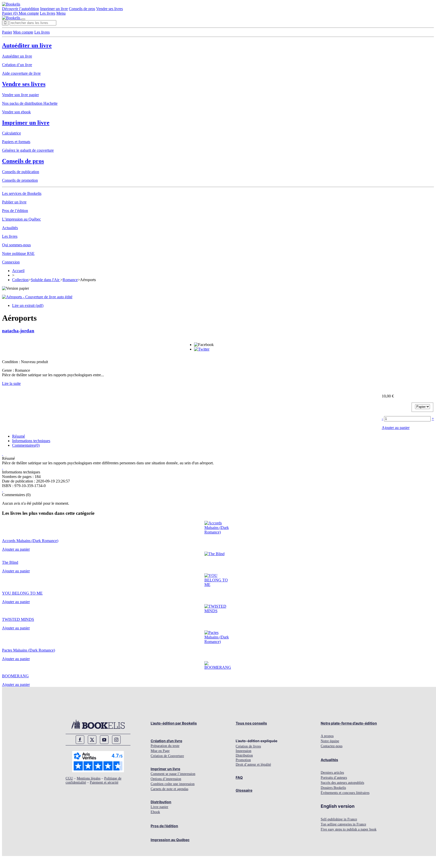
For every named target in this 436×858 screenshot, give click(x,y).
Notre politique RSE (18, 253)
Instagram (116, 739)
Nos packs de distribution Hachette (30, 103)
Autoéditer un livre (27, 45)
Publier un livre (14, 202)
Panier (7, 32)
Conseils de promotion (20, 180)
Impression (243, 751)
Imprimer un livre (54, 9)
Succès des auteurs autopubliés (342, 783)
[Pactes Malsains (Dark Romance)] (218, 641)
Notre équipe (330, 741)
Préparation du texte (165, 746)
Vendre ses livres (109, 9)
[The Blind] (214, 554)
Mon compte (29, 13)
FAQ (239, 777)
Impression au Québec (170, 840)
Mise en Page (160, 751)
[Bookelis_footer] (98, 724)
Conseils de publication (20, 172)
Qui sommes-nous (16, 245)
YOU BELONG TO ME (22, 593)
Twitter (92, 739)
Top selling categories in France (343, 824)
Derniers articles (332, 772)
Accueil (18, 271)
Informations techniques (31, 441)
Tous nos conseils (251, 723)
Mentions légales (88, 778)
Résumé (18, 436)
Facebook (80, 739)
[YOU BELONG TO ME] (218, 584)
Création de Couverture (167, 756)
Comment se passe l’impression (173, 774)
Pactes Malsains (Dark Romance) (28, 650)
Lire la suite (11, 383)
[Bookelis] (11, 4)
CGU (69, 778)
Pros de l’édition (15, 210)
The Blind (10, 562)
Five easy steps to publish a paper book (348, 829)
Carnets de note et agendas (169, 789)
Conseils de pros (82, 9)
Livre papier (159, 807)
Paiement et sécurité (104, 782)
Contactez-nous (331, 746)
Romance (70, 280)
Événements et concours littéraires (345, 793)
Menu (61, 13)
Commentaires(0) (26, 445)
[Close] (23, 19)
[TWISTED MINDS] (218, 611)
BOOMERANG (15, 676)
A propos (327, 736)
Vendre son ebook (16, 112)
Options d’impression (166, 779)
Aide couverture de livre (21, 73)
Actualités (10, 228)
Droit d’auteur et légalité (253, 764)
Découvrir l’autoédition (20, 9)
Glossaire (244, 790)
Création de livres (248, 746)
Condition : (11, 362)
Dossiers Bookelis (333, 788)
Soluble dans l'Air (45, 280)
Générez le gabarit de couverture (28, 150)
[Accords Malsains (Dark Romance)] (218, 532)
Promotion (243, 760)
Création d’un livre (17, 65)
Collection (20, 280)
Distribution (161, 802)
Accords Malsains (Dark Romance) (30, 541)
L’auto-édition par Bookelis (174, 723)
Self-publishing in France (339, 819)
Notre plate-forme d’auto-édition (349, 723)
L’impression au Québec (21, 219)
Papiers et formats (16, 142)
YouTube (104, 739)
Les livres (47, 13)
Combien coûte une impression (173, 784)
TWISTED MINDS (18, 619)
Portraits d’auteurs (334, 778)
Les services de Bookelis (21, 193)
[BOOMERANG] (218, 667)
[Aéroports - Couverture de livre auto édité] (37, 297)
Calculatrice (11, 133)
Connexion (11, 262)
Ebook (155, 812)
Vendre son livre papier (20, 95)
